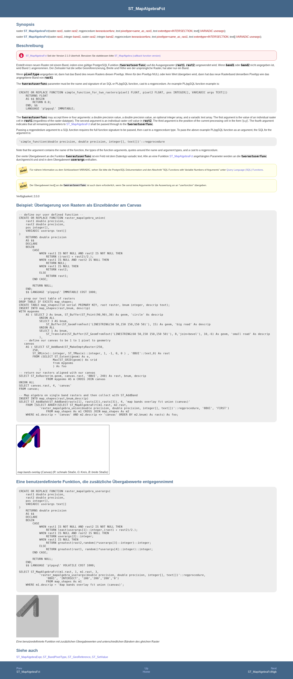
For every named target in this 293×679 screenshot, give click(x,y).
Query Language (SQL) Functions (245, 169)
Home (146, 671)
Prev (19, 668)
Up (146, 668)
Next (274, 668)
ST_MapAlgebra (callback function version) (137, 55)
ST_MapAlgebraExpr (29, 657)
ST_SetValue (100, 657)
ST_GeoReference (79, 657)
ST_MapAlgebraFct (36, 55)
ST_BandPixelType (54, 657)
